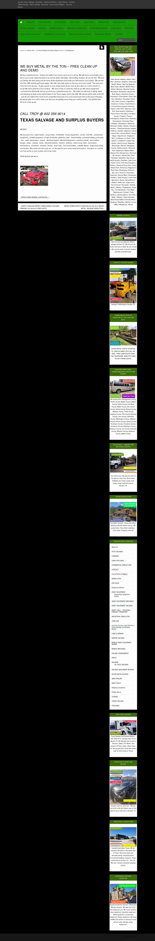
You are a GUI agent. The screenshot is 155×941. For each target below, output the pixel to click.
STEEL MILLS (116, 28)
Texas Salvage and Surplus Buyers (46, 13)
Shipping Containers (118, 688)
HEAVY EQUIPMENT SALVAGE (80, 34)
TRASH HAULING (119, 22)
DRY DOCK (115, 583)
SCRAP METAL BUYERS (99, 28)
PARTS (114, 658)
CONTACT (119, 34)
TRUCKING (129, 28)
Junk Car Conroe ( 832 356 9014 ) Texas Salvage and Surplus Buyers (123, 627)
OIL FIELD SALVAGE (27, 28)
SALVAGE (42, 28)
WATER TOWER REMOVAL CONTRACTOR (34, 197)
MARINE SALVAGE (56, 28)
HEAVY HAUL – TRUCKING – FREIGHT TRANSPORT (121, 611)
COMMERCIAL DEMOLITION (54, 34)
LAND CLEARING (117, 633)
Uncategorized (69, 50)
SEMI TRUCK (75, 22)
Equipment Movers (103, 34)
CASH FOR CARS (44, 22)
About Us (115, 547)
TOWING (115, 697)
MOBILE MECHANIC (118, 649)
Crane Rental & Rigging (30, 34)
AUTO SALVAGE (60, 22)
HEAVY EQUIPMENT (119, 592)
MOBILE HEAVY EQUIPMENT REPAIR (122, 643)
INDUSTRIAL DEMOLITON (76, 28)
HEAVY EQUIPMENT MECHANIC (123, 601)
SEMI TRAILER (89, 22)
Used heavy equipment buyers (122, 595)
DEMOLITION (103, 22)
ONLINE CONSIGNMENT (120, 653)
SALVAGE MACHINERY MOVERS (123, 670)
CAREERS (115, 556)
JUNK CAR (30, 22)
